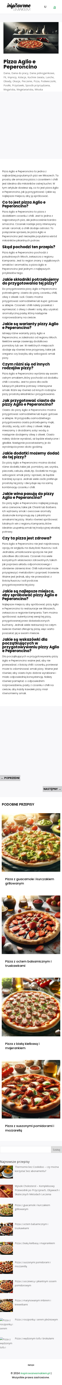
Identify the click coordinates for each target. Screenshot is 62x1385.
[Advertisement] (31, 123)
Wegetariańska (25, 89)
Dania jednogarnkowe (42, 73)
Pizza (36, 81)
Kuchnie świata (36, 77)
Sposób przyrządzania (37, 85)
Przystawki (18, 85)
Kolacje (22, 77)
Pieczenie (27, 81)
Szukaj (56, 1149)
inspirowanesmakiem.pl (35, 1373)
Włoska (39, 89)
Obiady (7, 81)
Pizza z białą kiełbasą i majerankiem (22, 1046)
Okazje (16, 81)
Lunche (50, 77)
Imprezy (12, 77)
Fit (4, 77)
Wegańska (9, 89)
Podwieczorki (48, 81)
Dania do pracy (19, 73)
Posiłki (7, 85)
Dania (6, 73)
